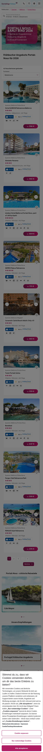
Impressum (24, 724)
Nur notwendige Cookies (21, 741)
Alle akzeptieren (21, 748)
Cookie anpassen (21, 733)
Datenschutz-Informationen (11, 724)
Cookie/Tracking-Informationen (12, 726)
